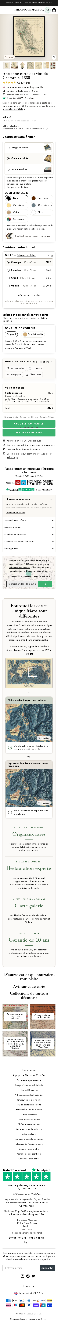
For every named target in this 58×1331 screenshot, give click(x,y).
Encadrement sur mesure (29, 1120)
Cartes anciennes (29, 1115)
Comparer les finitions (18, 187)
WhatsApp (12, 457)
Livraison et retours (12, 528)
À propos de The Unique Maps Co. (29, 1075)
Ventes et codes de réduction (29, 1129)
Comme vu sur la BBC (29, 1149)
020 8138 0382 (28, 1189)
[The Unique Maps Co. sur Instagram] (22, 1276)
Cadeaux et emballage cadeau (29, 1139)
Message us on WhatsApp (28, 1194)
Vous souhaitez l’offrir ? (15, 520)
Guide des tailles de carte (29, 1105)
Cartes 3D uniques (29, 1090)
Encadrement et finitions (15, 534)
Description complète (13, 109)
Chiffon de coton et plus (29, 1124)
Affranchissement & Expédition (29, 1095)
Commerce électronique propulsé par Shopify (29, 1319)
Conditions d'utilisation (29, 1159)
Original (11, 334)
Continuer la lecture (15, 512)
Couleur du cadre (16, 193)
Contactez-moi (29, 1070)
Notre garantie (11, 549)
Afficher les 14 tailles (29, 295)
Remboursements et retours (29, 1100)
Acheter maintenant (29, 433)
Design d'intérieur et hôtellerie (29, 1085)
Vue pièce (9, 57)
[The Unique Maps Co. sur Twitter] (33, 1276)
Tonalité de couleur (20, 328)
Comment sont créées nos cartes (19, 541)
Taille (29, 255)
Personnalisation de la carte (29, 1110)
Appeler (45, 454)
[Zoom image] (54, 57)
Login (26, 1242)
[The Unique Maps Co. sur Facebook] (28, 1276)
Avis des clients (29, 1134)
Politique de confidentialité (29, 1154)
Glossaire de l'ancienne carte (29, 1144)
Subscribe (47, 1268)
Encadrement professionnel (29, 1080)
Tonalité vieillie (35, 334)
